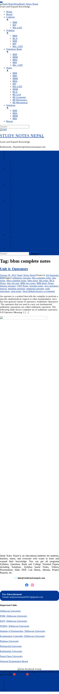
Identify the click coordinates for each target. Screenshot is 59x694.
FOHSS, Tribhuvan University (14, 626)
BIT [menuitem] (14, 25)
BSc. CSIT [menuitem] (18, 46)
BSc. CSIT (18, 181)
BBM (15, 189)
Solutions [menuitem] (10, 106)
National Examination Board (14, 661)
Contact (10, 690)
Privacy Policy (7, 677)
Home (9, 152)
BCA (15, 173)
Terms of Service (14, 685)
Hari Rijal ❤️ (22, 674)
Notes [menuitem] (9, 69)
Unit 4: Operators (14, 269)
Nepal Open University (11, 656)
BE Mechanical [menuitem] (20, 102)
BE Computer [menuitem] (19, 97)
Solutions (10, 235)
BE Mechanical (20, 232)
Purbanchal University (11, 646)
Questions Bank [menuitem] (14, 50)
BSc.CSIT (17, 165)
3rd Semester (52, 275)
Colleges (10, 157)
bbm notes (33, 280)
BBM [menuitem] (15, 57)
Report (9, 248)
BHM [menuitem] (15, 89)
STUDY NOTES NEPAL (22, 135)
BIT (14, 162)
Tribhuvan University (10, 611)
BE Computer (19, 227)
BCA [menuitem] (15, 38)
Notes (9, 200)
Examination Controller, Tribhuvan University (22, 636)
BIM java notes (27, 283)
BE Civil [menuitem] (17, 94)
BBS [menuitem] (15, 62)
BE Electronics (20, 229)
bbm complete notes (16, 280)
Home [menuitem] (9, 11)
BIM (15, 160)
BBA (15, 170)
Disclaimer (11, 682)
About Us (11, 687)
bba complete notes (41, 278)
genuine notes (36, 286)
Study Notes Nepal (26, 275)
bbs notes (43, 280)
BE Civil (17, 224)
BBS (15, 194)
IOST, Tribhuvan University (13, 621)
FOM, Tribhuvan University (13, 616)
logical (3, 288)
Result (9, 154)
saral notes (16, 291)
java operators (51, 286)
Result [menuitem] (9, 14)
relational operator (35, 288)
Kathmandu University (11, 651)
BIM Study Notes (45, 283)
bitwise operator (8, 286)
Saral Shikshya (29, 291)
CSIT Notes (22, 286)
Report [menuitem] (9, 121)
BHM (15, 218)
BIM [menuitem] (15, 22)
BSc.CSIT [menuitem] (17, 27)
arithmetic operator (21, 278)
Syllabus (10, 168)
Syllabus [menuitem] (10, 31)
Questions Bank (14, 184)
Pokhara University (9, 641)
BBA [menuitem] (15, 35)
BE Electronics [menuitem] (20, 100)
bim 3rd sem (13, 283)
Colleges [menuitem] (10, 18)
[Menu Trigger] (1, 2)
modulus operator (16, 288)
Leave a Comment (46, 291)
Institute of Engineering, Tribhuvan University (22, 631)
